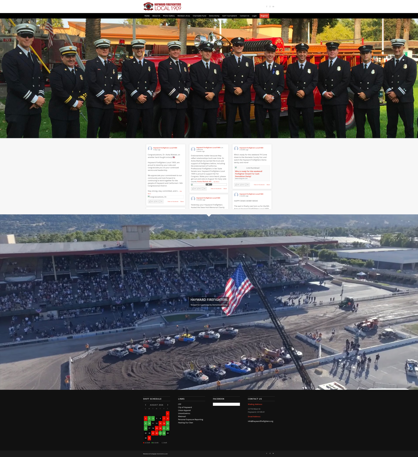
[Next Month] (167, 404)
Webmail (182, 416)
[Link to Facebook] (266, 6)
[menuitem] (147, 15)
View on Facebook (173, 201)
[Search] (273, 15)
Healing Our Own (185, 422)
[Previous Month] (145, 404)
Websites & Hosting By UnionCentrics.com (155, 454)
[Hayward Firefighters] (162, 6)
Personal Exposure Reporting (190, 419)
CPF (179, 404)
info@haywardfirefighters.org (260, 421)
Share (182, 201)
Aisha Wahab (203, 181)
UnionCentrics (184, 413)
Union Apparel (184, 410)
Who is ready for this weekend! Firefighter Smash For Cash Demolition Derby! (248, 174)
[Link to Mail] (273, 6)
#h (210, 181)
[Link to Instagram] (270, 6)
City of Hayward (185, 407)
